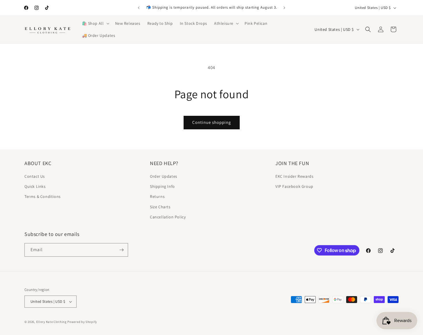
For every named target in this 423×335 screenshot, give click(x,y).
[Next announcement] (284, 7)
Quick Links (35, 186)
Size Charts (160, 206)
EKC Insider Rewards (294, 176)
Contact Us (34, 176)
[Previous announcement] (138, 7)
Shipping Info (162, 186)
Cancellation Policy (168, 216)
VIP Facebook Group (294, 186)
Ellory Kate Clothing (51, 322)
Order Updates (163, 176)
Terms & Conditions (42, 196)
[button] (95, 23)
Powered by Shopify (82, 322)
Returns (157, 196)
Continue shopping (211, 122)
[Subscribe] (121, 250)
